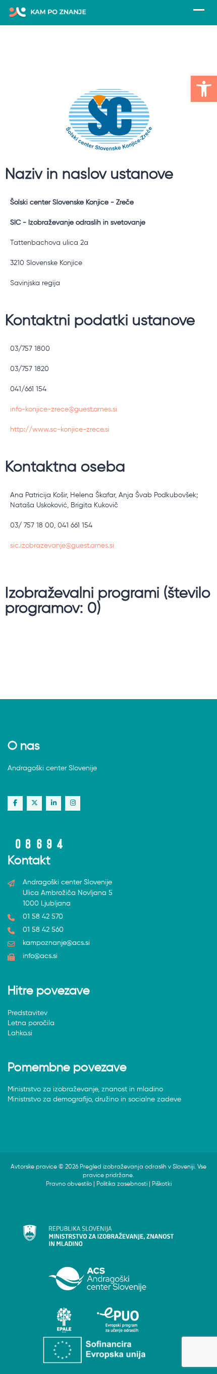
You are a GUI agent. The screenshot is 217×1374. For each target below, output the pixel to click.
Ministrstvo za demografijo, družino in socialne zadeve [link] (94, 1099)
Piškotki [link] (162, 1184)
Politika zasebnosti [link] (121, 1184)
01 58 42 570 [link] (43, 916)
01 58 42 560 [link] (43, 929)
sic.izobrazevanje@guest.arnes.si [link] (62, 545)
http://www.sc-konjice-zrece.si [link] (60, 429)
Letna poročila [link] (31, 1023)
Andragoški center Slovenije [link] (52, 768)
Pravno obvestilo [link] (69, 1184)
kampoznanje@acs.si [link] (56, 942)
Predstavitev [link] (27, 1013)
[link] (204, 89)
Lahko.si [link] (20, 1033)
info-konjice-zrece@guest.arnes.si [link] (63, 409)
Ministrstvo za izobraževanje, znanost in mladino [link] (85, 1089)
